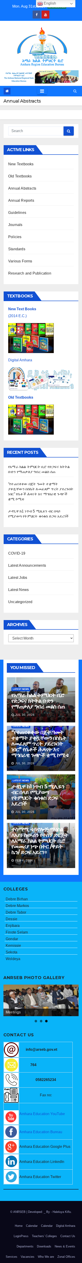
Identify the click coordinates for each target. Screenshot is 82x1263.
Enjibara (13, 926)
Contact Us (67, 1236)
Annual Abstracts (22, 188)
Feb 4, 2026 (24, 860)
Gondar (12, 939)
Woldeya (13, 959)
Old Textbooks (20, 176)
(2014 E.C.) (17, 316)
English (49, 3)
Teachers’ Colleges (44, 1236)
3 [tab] (46, 1021)
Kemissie (13, 945)
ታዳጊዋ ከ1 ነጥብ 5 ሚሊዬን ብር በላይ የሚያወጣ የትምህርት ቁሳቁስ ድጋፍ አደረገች (37, 795)
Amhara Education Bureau (40, 1132)
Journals (15, 225)
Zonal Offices (66, 1256)
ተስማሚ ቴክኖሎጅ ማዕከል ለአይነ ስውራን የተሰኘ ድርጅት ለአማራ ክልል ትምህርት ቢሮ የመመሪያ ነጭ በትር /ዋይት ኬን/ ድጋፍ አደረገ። (39, 840)
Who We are (46, 1256)
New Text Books (22, 309)
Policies (15, 237)
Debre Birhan (17, 899)
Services (11, 1256)
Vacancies (27, 1256)
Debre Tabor (16, 912)
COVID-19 (17, 553)
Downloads (44, 1246)
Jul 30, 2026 (25, 714)
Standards (16, 249)
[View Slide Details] (41, 1000)
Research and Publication (29, 273)
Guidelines (17, 213)
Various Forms (20, 261)
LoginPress (21, 1236)
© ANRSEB (18, 1212)
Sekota (11, 952)
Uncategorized (20, 602)
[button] (75, 91)
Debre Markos (17, 906)
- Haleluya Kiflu (61, 1212)
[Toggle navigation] (42, 91)
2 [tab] (41, 1021)
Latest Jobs (17, 578)
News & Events (65, 1246)
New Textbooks (21, 164)
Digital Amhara (20, 360)
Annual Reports (21, 200)
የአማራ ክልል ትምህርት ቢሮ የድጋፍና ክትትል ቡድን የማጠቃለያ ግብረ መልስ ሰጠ (38, 701)
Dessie (11, 919)
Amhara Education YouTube (42, 1114)
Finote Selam (17, 932)
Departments (25, 1246)
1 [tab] (36, 1021)
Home (19, 1226)
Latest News (18, 590)
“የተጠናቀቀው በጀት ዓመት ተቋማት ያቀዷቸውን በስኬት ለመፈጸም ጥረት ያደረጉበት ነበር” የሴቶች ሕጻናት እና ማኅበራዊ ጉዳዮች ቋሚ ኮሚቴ (40, 743)
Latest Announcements (27, 565)
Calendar (32, 1226)
